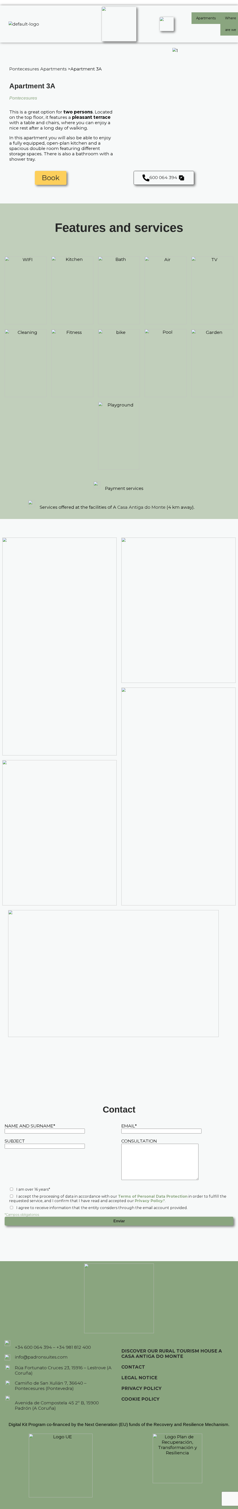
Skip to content (16, 2)
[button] (167, 177)
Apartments (206, 18)
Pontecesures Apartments (38, 69)
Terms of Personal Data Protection (153, 1196)
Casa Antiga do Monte (141, 507)
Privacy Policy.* (150, 1201)
